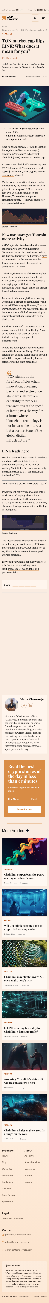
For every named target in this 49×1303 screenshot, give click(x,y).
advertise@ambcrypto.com (18, 1250)
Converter (7, 1169)
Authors (28, 1176)
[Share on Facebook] (15, 583)
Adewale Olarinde (11, 1139)
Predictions (7, 1182)
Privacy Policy (23, 1297)
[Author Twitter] (24, 705)
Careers (28, 1182)
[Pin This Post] (27, 583)
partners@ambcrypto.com (18, 1235)
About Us (29, 1156)
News (5, 1156)
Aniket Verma (10, 1088)
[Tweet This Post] (21, 583)
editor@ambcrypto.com (17, 1242)
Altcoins (7, 34)
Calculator (7, 1189)
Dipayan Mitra (10, 934)
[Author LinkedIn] (30, 705)
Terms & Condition (40, 1297)
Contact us (29, 1169)
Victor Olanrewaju (9, 76)
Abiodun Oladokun (12, 1036)
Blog (4, 1162)
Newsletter (7, 1176)
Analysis (8, 972)
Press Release (9, 1195)
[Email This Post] (33, 583)
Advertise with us (33, 1162)
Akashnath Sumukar (12, 985)
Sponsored (7, 1202)
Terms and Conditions (12, 1219)
